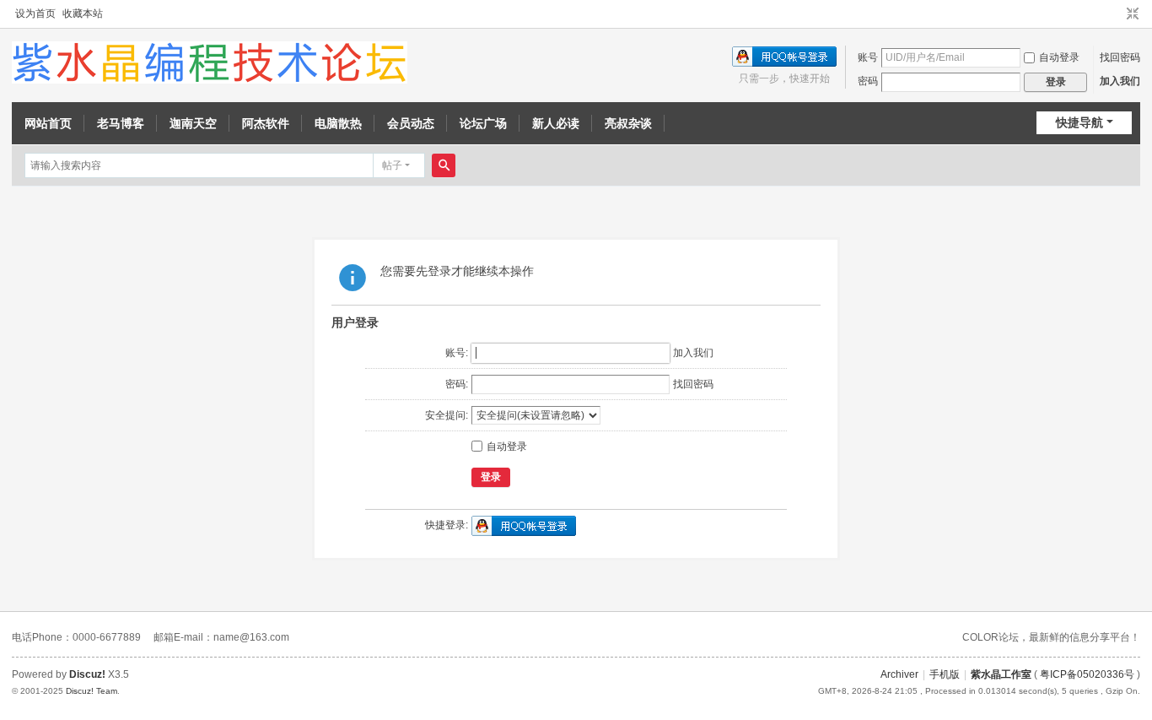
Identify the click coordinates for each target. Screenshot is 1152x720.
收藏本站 (82, 13)
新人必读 (555, 123)
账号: (456, 353)
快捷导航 (1079, 122)
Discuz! (87, 674)
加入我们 (1120, 81)
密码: (456, 384)
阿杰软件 (265, 123)
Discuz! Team (91, 691)
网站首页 (48, 123)
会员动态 (410, 123)
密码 (868, 81)
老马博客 (120, 123)
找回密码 (1120, 57)
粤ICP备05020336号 (1087, 674)
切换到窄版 (1132, 14)
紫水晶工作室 (1001, 674)
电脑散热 (338, 123)
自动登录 (1059, 57)
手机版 (944, 674)
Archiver (899, 674)
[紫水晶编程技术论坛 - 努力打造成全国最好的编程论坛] (209, 62)
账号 (868, 57)
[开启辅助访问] (1116, 14)
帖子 (392, 165)
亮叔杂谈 (628, 123)
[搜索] (443, 165)
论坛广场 (483, 123)
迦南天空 (193, 123)
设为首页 (35, 13)
